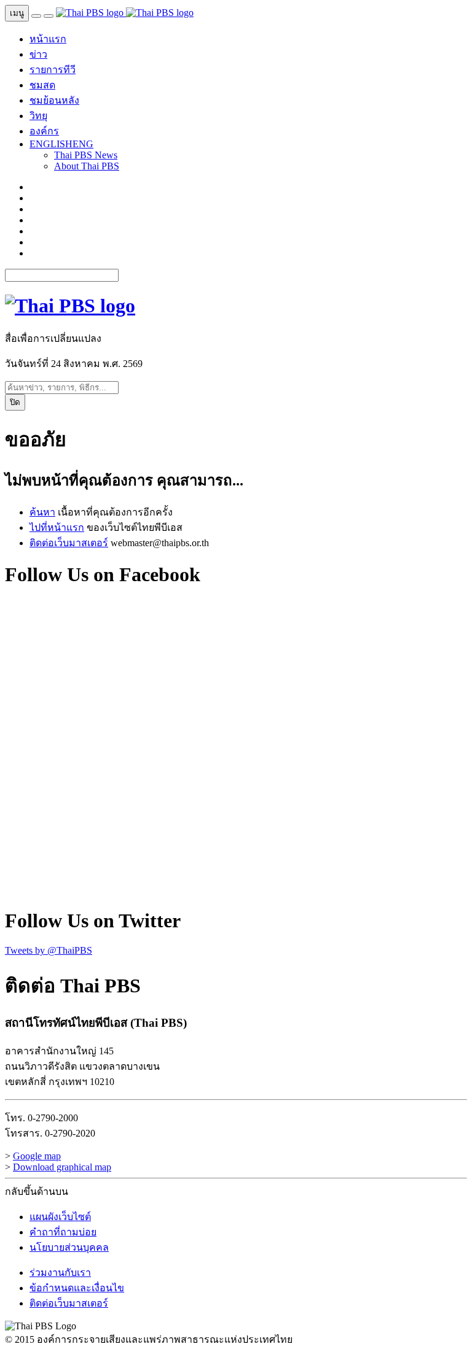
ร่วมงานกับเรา (60, 1272)
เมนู (17, 13)
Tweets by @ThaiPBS (48, 950)
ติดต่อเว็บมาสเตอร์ (69, 543)
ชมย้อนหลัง (54, 100)
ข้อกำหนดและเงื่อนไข (77, 1288)
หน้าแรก (48, 39)
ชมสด (42, 85)
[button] (61, 144)
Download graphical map (62, 1167)
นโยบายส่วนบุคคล (69, 1247)
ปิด (15, 402)
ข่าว (38, 54)
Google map (37, 1156)
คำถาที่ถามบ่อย (63, 1232)
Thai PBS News (85, 155)
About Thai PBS (86, 166)
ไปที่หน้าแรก (57, 527)
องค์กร (44, 131)
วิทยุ (38, 115)
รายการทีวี (53, 69)
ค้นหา (42, 512)
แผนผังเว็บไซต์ (60, 1216)
